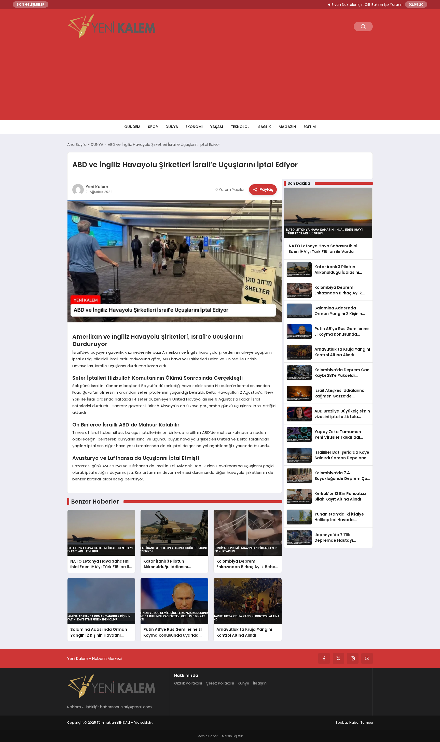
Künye (243, 683)
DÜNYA (172, 126)
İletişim (260, 683)
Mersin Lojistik (232, 736)
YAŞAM (216, 126)
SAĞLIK (264, 126)
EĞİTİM (310, 126)
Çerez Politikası (220, 683)
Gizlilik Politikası (188, 683)
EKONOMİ (194, 126)
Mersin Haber (207, 736)
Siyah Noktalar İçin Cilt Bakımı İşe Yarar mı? (350, 4)
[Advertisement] (220, 82)
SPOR (153, 126)
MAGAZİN (287, 126)
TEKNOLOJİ (241, 126)
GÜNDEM (132, 126)
